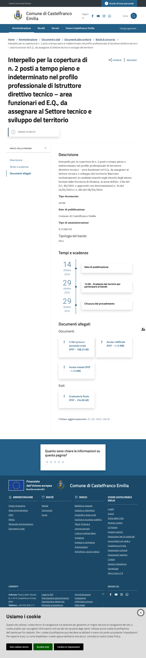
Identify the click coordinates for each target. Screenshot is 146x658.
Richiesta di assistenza (52, 605)
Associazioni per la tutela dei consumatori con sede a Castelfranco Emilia (121, 541)
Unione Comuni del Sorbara (20, 3)
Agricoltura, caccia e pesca (87, 551)
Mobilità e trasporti (84, 505)
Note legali (80, 605)
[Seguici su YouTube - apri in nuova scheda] (97, 15)
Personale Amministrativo (21, 524)
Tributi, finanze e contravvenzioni (82, 526)
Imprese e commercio (85, 542)
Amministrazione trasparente (83, 596)
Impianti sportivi (115, 532)
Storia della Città (116, 518)
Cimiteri (111, 559)
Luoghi (111, 509)
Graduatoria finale (79, 398)
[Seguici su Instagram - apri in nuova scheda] (103, 15)
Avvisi (44, 515)
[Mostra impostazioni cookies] (143, 329)
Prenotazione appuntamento (55, 598)
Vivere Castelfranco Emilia (120, 498)
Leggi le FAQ (47, 594)
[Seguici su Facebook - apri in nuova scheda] (91, 15)
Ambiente (79, 538)
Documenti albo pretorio (77, 39)
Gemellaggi (113, 568)
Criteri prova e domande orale (79, 345)
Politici (12, 519)
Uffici (11, 515)
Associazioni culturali (117, 550)
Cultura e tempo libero (85, 533)
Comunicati (47, 510)
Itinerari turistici (115, 522)
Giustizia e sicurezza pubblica (88, 519)
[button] (133, 15)
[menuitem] (21, 28)
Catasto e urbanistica (85, 510)
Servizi (83, 497)
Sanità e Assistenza (117, 564)
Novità (50, 497)
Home (11, 39)
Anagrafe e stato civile (85, 515)
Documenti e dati (51, 39)
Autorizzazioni (81, 547)
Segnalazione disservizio (53, 601)
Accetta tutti (43, 647)
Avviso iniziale (80, 369)
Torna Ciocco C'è (115, 573)
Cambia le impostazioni (68, 647)
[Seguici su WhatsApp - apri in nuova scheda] (108, 15)
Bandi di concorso (105, 39)
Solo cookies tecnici (19, 647)
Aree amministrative (18, 510)
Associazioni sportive (117, 555)
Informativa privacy (84, 601)
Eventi (111, 513)
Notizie (45, 505)
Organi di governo (17, 505)
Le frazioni (112, 527)
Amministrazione (28, 39)
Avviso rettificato (116, 344)
